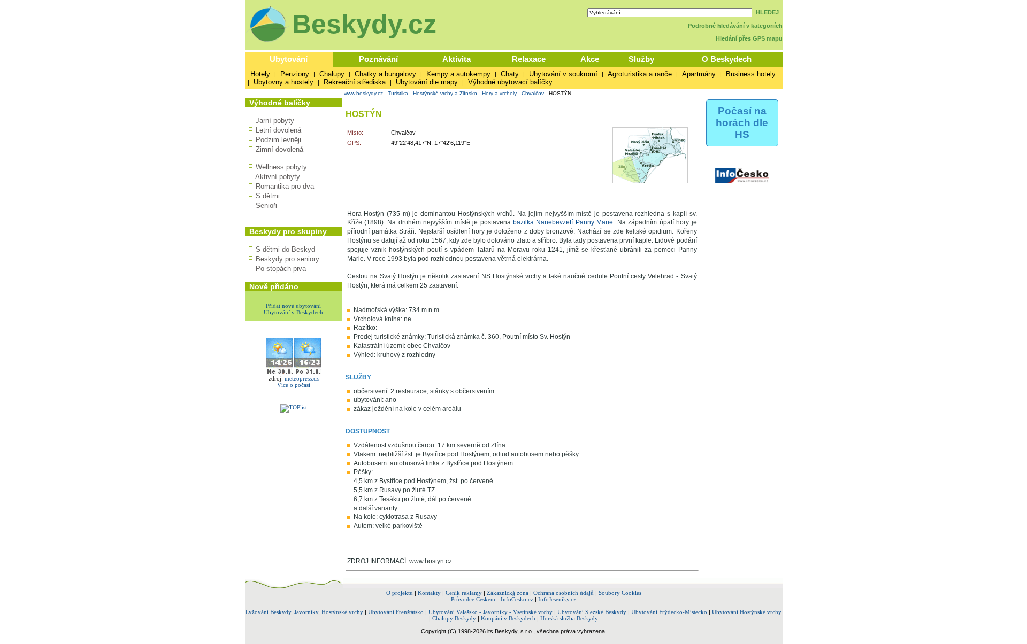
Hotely (260, 74)
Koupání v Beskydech (508, 618)
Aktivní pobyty (277, 177)
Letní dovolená (278, 130)
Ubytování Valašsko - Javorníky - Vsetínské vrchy (490, 612)
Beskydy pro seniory (287, 259)
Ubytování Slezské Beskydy (591, 612)
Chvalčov (533, 93)
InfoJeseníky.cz (557, 599)
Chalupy (331, 74)
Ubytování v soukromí (563, 74)
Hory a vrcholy (499, 93)
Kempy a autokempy (458, 74)
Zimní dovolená (279, 149)
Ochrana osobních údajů (563, 592)
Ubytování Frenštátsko (396, 612)
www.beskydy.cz (363, 93)
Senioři (266, 205)
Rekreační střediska (355, 82)
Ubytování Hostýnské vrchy (746, 612)
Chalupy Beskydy (454, 618)
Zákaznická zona (507, 592)
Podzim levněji (278, 140)
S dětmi (268, 196)
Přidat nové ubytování (293, 305)
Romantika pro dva (285, 186)
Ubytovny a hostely (283, 82)
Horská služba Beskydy (569, 618)
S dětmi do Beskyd (285, 249)
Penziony (294, 74)
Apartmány (699, 74)
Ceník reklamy (464, 592)
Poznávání (378, 59)
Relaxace (529, 59)
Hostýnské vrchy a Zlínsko (445, 93)
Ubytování (289, 59)
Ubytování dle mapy (427, 82)
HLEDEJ (767, 12)
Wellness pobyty (281, 167)
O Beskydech (727, 59)
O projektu (399, 592)
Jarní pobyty (275, 121)
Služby (641, 59)
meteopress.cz (302, 378)
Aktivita (456, 59)
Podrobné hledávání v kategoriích (735, 25)
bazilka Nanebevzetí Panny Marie (563, 222)
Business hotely (751, 74)
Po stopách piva (281, 269)
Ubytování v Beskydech (293, 312)
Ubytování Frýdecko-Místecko (669, 612)
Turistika (398, 93)
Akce (589, 59)
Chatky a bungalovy (385, 74)
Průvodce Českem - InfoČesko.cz (492, 599)
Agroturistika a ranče (640, 74)
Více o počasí (293, 385)
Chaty (510, 74)
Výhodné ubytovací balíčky (510, 82)
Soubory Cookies (620, 592)
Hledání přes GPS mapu (749, 38)
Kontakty (429, 592)
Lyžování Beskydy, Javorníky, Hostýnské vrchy (304, 612)
